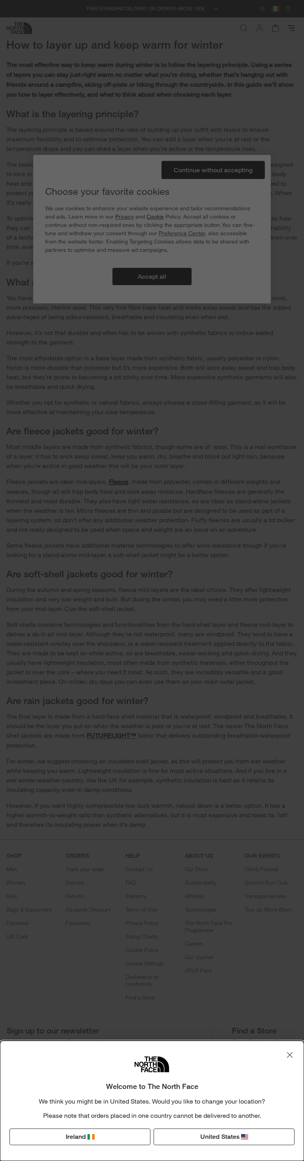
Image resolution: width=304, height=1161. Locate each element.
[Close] (289, 1055)
